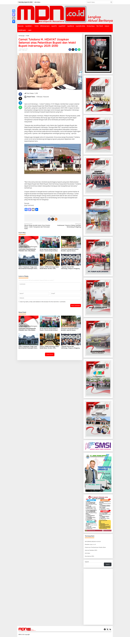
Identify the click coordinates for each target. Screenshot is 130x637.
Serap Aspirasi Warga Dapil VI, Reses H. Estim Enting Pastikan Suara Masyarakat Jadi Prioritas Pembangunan (49, 250)
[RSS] (56, 219)
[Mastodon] (13, 14)
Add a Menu (37, 2)
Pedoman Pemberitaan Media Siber (95, 547)
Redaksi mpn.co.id (90, 544)
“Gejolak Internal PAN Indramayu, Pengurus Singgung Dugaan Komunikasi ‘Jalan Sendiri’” (70, 267)
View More (49, 354)
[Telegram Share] (76, 49)
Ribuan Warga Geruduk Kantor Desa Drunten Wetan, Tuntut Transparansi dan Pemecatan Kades (37, 226)
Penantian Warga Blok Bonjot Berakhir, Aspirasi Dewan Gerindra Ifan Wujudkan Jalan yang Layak (70, 250)
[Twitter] (52, 219)
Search (87, 562)
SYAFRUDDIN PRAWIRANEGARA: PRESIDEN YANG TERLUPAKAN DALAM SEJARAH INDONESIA (27, 250)
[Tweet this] (73, 49)
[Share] (13, 21)
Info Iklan (87, 553)
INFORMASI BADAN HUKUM (93, 541)
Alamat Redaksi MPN (91, 550)
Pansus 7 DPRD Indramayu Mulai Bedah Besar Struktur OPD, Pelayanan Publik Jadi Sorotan (49, 267)
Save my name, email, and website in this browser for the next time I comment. (43, 302)
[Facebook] (49, 219)
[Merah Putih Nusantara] (65, 14)
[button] (111, 2)
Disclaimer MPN (89, 556)
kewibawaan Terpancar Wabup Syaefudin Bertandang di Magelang (69, 225)
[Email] (13, 18)
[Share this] (70, 49)
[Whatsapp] (79, 49)
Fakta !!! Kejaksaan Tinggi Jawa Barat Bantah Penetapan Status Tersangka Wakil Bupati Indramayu (28, 267)
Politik (20, 50)
